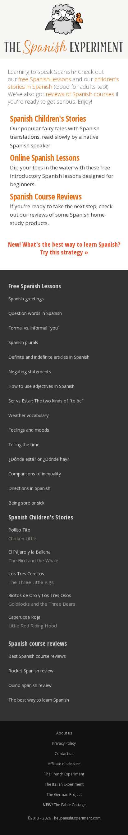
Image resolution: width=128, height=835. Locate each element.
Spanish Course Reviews (45, 196)
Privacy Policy (64, 743)
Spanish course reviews (37, 643)
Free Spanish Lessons (34, 286)
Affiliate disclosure (64, 763)
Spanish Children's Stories (48, 119)
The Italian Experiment (64, 784)
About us (64, 733)
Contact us (64, 753)
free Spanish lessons (44, 79)
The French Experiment (64, 774)
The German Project (64, 794)
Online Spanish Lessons (44, 158)
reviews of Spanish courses (80, 94)
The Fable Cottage (64, 804)
